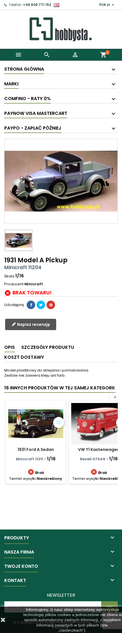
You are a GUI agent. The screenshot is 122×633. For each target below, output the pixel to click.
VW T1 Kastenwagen (98, 449)
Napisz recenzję (33, 324)
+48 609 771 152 (37, 4)
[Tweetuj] (41, 305)
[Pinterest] (51, 305)
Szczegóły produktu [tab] (47, 347)
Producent (14, 284)
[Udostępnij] (31, 305)
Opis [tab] (9, 347)
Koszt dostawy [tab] (24, 357)
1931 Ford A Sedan (36, 449)
